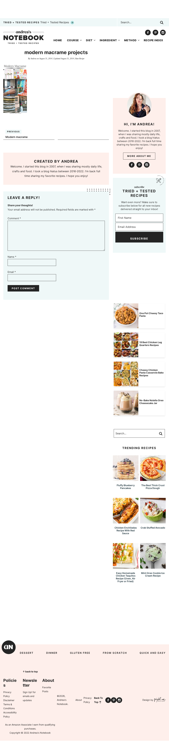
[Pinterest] (155, 32)
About (78, 699)
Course (73, 40)
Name (12, 256)
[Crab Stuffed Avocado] (153, 521)
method (130, 40)
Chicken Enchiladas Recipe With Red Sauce (126, 530)
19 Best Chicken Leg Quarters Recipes (150, 343)
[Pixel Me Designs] (159, 700)
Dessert (27, 652)
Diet (89, 40)
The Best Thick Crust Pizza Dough (153, 486)
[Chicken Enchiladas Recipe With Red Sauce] (125, 521)
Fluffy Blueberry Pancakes (126, 486)
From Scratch (115, 652)
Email (12, 272)
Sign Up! (27, 692)
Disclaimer (8, 700)
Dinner (51, 652)
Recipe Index (153, 40)
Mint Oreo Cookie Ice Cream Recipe (153, 574)
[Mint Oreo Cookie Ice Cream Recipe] (153, 567)
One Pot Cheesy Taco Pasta (151, 314)
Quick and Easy (153, 652)
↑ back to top (30, 671)
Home (57, 40)
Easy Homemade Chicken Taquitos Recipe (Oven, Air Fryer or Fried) (125, 577)
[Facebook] (148, 32)
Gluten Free (80, 652)
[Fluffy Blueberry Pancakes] (125, 479)
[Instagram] (163, 32)
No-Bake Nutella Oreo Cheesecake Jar (151, 401)
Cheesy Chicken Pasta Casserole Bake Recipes (151, 373)
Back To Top (98, 699)
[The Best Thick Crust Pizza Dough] (153, 479)
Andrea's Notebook (23, 37)
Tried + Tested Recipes (36, 22)
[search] (162, 23)
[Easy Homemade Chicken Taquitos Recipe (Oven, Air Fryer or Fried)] (125, 567)
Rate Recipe (79, 58)
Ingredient (108, 40)
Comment (14, 218)
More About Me (139, 156)
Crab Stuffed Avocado (153, 527)
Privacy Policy (88, 699)
